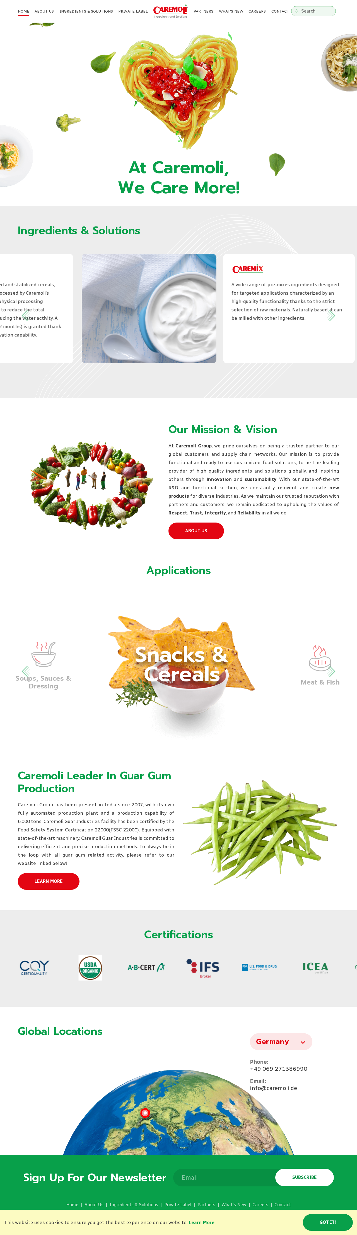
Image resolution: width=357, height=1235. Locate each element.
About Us (44, 11)
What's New (233, 1204)
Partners (203, 11)
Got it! (328, 1222)
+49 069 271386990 (278, 1068)
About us (196, 530)
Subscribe (304, 1177)
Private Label (177, 1204)
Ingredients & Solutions (86, 11)
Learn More (49, 881)
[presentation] (24, 315)
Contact (280, 11)
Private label (133, 11)
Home (23, 11)
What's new (231, 11)
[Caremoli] (170, 11)
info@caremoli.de (273, 1087)
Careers (257, 11)
